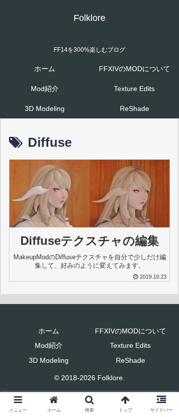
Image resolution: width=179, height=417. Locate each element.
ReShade (130, 360)
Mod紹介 (49, 345)
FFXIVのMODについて (130, 331)
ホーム (48, 331)
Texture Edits (130, 345)
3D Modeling (49, 360)
